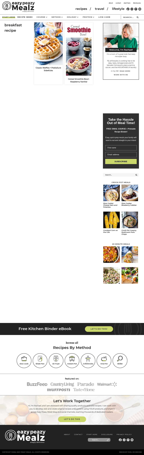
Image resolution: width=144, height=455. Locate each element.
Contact (78, 434)
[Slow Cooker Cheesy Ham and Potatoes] (111, 193)
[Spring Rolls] (130, 275)
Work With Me (121, 75)
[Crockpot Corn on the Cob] (111, 220)
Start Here (92, 434)
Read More (125, 71)
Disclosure (107, 434)
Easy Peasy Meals (18, 6)
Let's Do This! (99, 329)
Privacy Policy (124, 434)
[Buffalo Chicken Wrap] (130, 255)
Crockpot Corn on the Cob (110, 231)
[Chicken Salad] (111, 275)
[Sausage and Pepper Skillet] (111, 255)
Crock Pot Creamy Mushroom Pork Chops (129, 232)
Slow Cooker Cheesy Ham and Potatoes (110, 205)
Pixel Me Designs (135, 452)
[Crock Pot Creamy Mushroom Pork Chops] (130, 220)
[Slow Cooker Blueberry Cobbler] (130, 193)
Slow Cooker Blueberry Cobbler (129, 204)
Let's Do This (72, 419)
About (67, 434)
